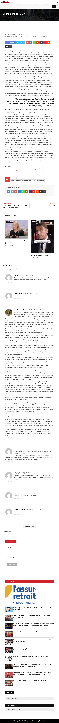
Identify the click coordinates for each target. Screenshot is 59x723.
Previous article (7, 203)
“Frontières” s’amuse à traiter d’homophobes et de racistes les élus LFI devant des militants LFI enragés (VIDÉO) (32, 665)
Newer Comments (29, 526)
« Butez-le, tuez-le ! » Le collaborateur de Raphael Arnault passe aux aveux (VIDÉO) (32, 608)
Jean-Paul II (47, 178)
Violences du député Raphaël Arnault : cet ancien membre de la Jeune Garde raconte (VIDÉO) (32, 649)
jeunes (12, 180)
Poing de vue (11, 17)
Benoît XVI (13, 178)
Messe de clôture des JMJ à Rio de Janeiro (17, 168)
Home (5, 17)
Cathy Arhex (52, 205)
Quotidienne (11, 557)
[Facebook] (8, 191)
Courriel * (9, 547)
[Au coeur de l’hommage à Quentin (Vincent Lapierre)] (9, 634)
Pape (34, 180)
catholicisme (20, 178)
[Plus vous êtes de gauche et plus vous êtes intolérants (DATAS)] (9, 658)
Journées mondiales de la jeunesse (23, 180)
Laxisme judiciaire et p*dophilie (40, 255)
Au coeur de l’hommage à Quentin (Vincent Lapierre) (27, 631)
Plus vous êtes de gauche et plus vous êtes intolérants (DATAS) (30, 656)
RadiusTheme (42, 721)
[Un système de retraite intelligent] (20, 594)
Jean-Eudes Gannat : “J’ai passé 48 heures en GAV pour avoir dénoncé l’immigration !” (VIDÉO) (32, 616)
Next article (52, 203)
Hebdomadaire (11, 559)
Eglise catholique (39, 178)
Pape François (40, 180)
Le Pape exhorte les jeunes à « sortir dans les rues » (19, 170)
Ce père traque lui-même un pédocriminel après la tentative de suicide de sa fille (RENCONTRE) (33, 640)
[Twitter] (12, 191)
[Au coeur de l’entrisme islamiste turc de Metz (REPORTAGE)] (9, 683)
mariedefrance (18, 293)
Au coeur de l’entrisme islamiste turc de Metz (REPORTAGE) (29, 680)
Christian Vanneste (29, 178)
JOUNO (16, 275)
